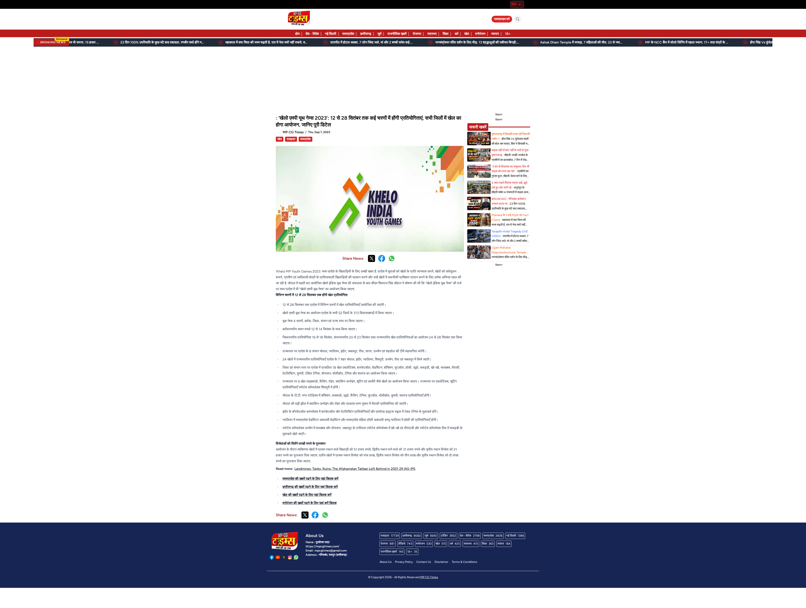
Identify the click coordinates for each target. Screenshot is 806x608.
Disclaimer (441, 562)
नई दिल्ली (330, 34)
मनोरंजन (480, 34)
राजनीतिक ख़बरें (397, 34)
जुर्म (379, 34)
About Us (385, 562)
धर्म (456, 34)
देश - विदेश (312, 34)
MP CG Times (429, 577)
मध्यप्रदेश (348, 34)
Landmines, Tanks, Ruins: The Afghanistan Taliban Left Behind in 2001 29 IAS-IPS (354, 469)
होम (297, 34)
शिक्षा (446, 34)
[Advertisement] (403, 79)
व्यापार (495, 34)
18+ (508, 34)
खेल (466, 34)
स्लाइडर (291, 139)
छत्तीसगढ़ (365, 34)
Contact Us (423, 562)
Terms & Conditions (464, 562)
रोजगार (417, 34)
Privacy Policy (404, 562)
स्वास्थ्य (432, 34)
